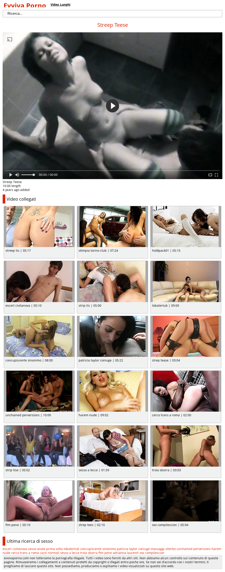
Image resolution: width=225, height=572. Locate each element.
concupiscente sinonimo (98, 549)
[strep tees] (112, 500)
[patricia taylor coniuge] (112, 336)
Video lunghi (60, 4)
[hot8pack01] (186, 226)
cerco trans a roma (25, 553)
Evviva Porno (25, 5)
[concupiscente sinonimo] (39, 336)
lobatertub (71, 549)
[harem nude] (112, 391)
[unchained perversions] (39, 391)
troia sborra (89, 553)
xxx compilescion (152, 553)
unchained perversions (194, 549)
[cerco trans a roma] (186, 391)
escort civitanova (15, 549)
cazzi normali (49, 553)
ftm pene (105, 553)
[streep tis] (39, 226)
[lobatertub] (186, 281)
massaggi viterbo (163, 549)
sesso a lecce (69, 553)
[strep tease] (186, 336)
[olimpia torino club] (112, 226)
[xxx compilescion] (186, 500)
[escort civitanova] (39, 281)
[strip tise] (39, 445)
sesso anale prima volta (45, 549)
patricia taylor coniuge (133, 549)
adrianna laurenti (126, 553)
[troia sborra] (186, 445)
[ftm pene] (39, 500)
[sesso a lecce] (112, 445)
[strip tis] (112, 281)
